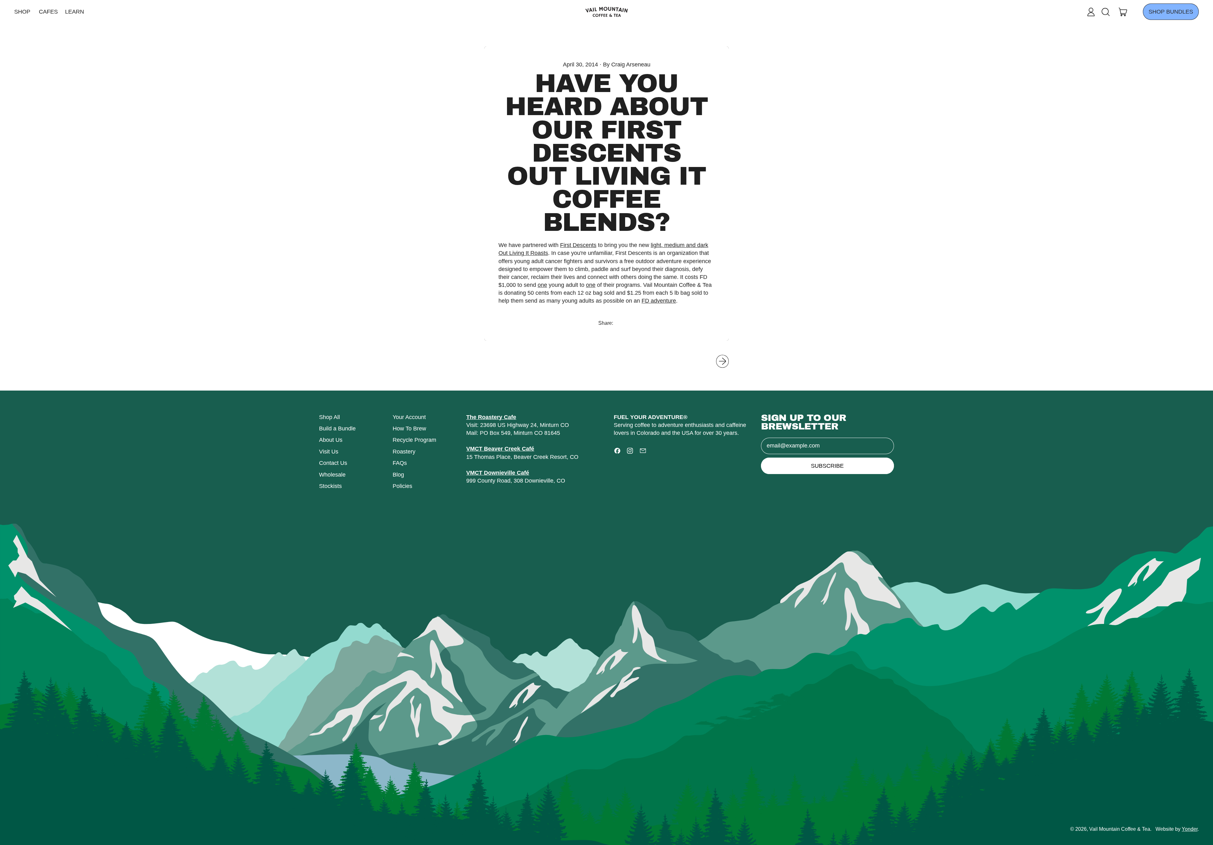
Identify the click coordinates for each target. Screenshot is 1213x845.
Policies (402, 486)
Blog (398, 475)
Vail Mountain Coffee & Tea (1119, 829)
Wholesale (332, 475)
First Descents (578, 245)
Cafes (48, 12)
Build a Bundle (337, 428)
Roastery (404, 451)
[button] (1105, 12)
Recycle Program (414, 440)
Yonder (1190, 829)
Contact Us (333, 463)
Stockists (330, 486)
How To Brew (409, 428)
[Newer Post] (722, 361)
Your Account (409, 417)
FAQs (400, 463)
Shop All (329, 417)
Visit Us (328, 451)
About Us (330, 440)
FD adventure (659, 301)
